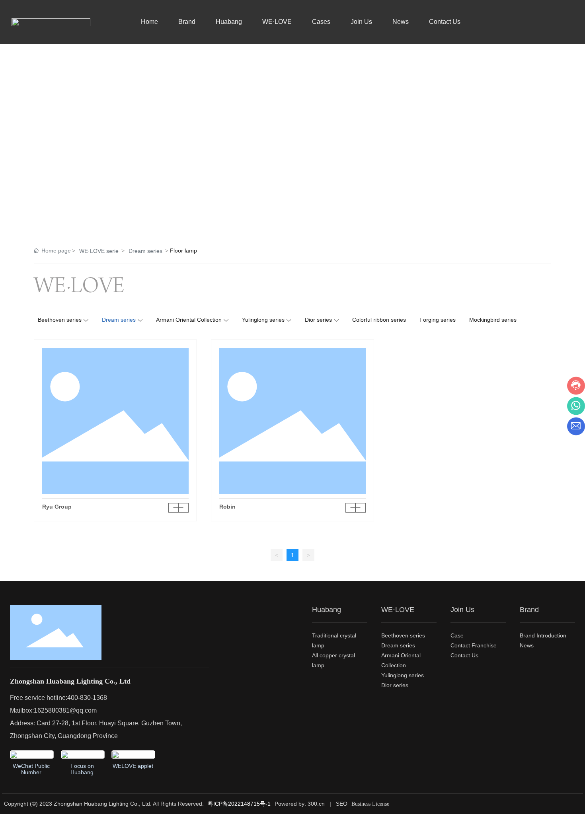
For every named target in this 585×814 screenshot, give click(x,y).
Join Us (361, 21)
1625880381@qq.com (65, 710)
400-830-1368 (87, 697)
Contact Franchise (473, 645)
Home (149, 21)
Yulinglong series (263, 320)
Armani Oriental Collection (189, 320)
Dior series (318, 320)
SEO (341, 803)
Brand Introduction (543, 635)
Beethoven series (60, 320)
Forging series (437, 320)
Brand (186, 21)
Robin (227, 506)
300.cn (317, 803)
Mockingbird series (493, 320)
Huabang (229, 21)
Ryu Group (57, 506)
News (400, 21)
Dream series (145, 251)
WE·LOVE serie (99, 251)
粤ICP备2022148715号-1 (239, 803)
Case (457, 635)
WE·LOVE (277, 21)
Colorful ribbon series (379, 320)
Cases (321, 21)
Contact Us (444, 21)
